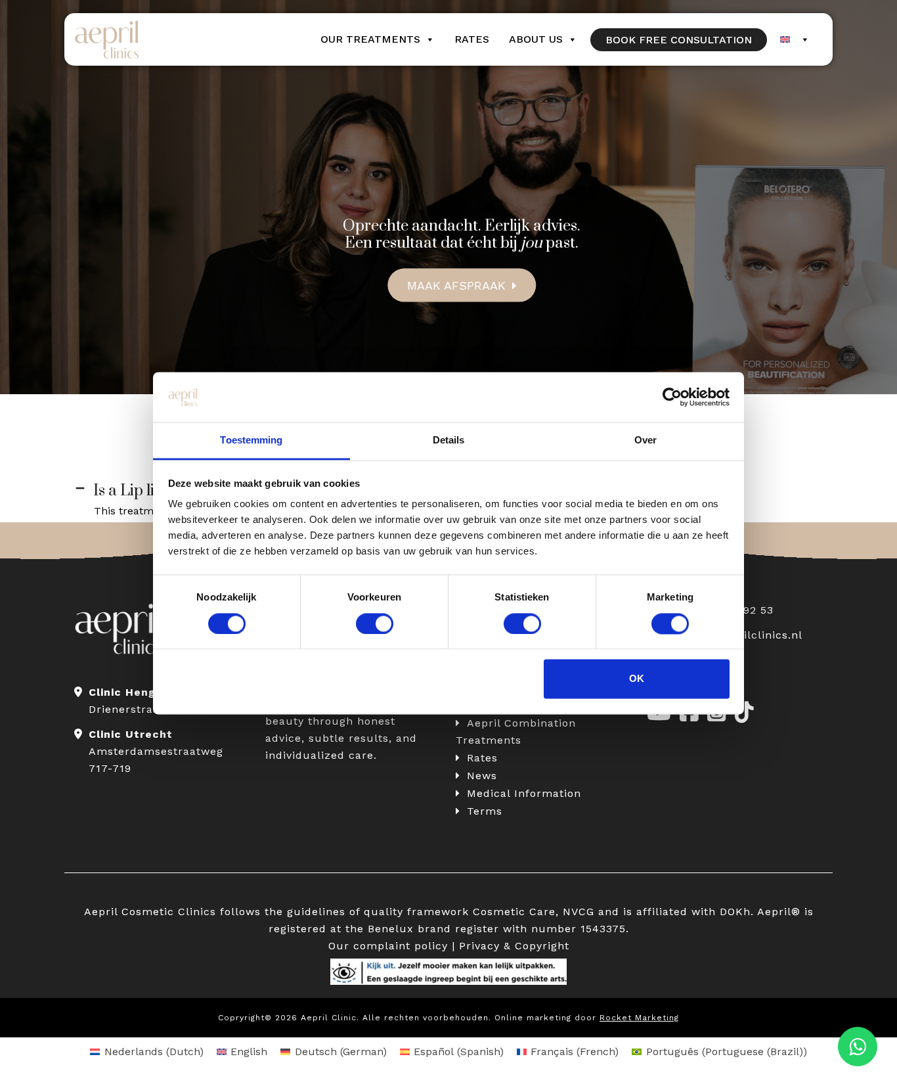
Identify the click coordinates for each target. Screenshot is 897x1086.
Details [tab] (449, 440)
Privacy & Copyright (514, 945)
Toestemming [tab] (251, 440)
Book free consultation (678, 40)
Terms (484, 811)
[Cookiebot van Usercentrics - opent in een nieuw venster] (672, 397)
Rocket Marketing (639, 1017)
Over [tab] (645, 440)
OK (636, 679)
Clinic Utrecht (131, 734)
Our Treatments (370, 39)
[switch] (374, 623)
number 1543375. (580, 928)
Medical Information (524, 793)
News (482, 775)
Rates (471, 39)
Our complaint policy (388, 945)
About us (536, 39)
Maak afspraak (456, 285)
